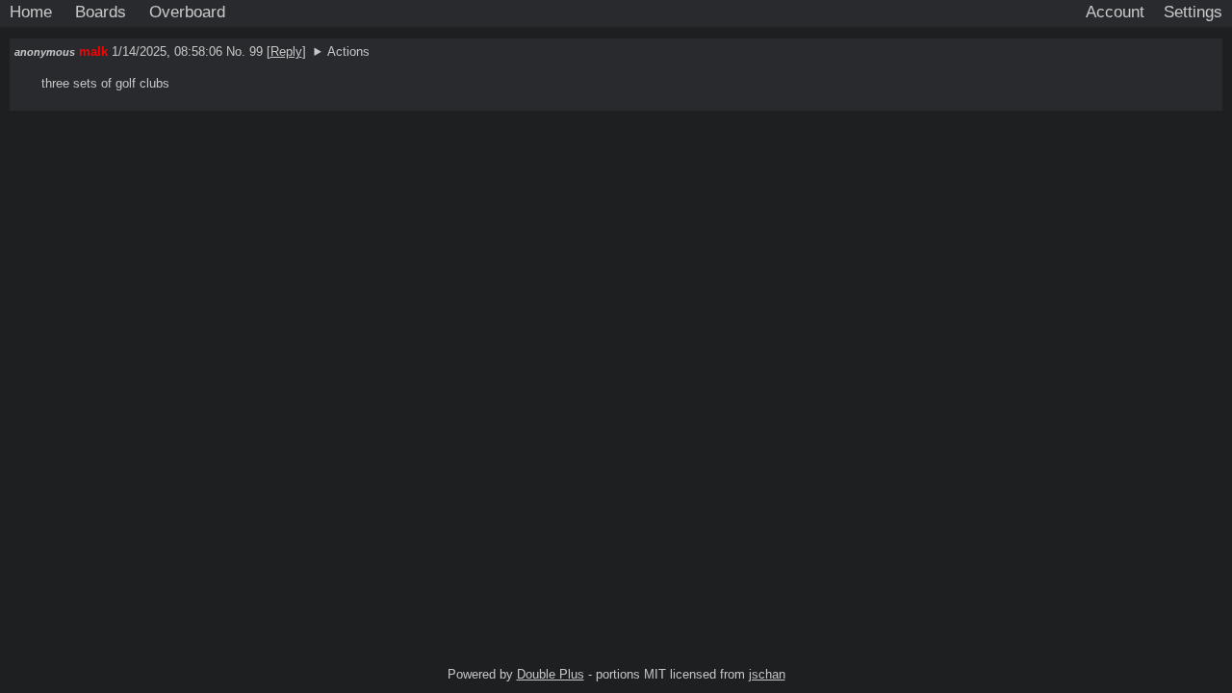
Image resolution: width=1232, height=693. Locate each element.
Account (1115, 11)
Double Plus (550, 674)
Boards (100, 11)
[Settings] (1193, 12)
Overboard (187, 11)
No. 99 (246, 51)
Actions (348, 51)
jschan (767, 674)
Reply (286, 51)
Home (31, 11)
